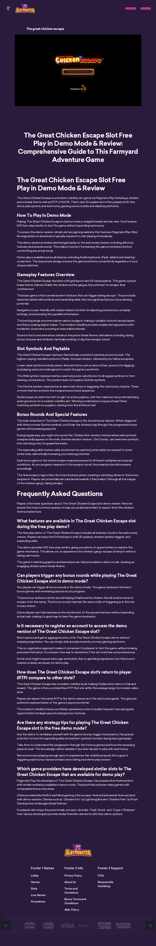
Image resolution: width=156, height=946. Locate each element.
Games (35, 882)
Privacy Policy (73, 875)
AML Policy (71, 909)
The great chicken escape (45, 29)
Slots (34, 888)
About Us (70, 882)
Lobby (35, 875)
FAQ (100, 875)
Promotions (38, 901)
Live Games (38, 895)
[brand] (130, 8)
